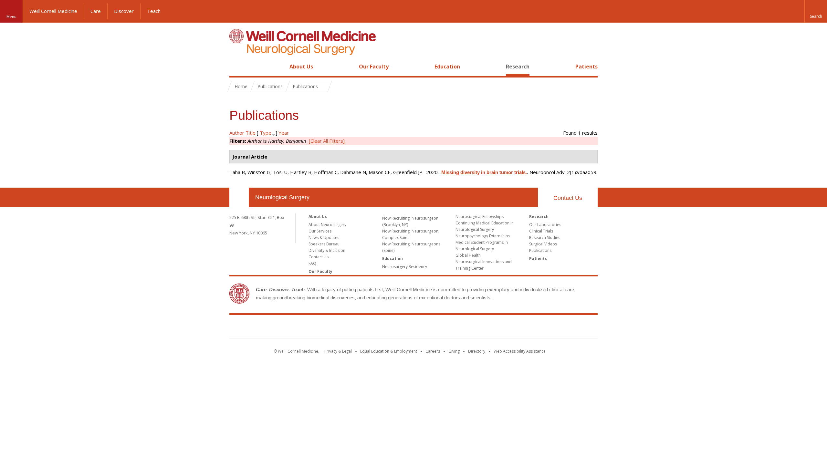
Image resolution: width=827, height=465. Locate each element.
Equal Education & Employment (388, 351)
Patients (586, 66)
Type (265, 132)
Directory (476, 351)
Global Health (468, 255)
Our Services (320, 231)
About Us (301, 66)
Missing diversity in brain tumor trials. (484, 172)
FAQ (312, 263)
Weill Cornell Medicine (53, 11)
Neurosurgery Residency (404, 266)
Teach (154, 11)
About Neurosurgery (327, 224)
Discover (124, 11)
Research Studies (544, 237)
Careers (432, 351)
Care (95, 11)
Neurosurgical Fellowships (479, 216)
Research (517, 66)
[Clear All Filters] (327, 141)
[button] (815, 11)
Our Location (239, 197)
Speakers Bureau (324, 244)
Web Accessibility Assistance (520, 351)
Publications (540, 250)
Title (251, 132)
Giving (454, 351)
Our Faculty (374, 66)
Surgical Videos (543, 244)
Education (447, 66)
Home (236, 66)
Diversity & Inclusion (327, 250)
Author (236, 132)
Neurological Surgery (282, 197)
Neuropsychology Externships (482, 236)
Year (283, 132)
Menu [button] (11, 16)
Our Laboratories (545, 224)
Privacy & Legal (338, 351)
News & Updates (324, 237)
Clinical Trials (541, 231)
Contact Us (567, 198)
